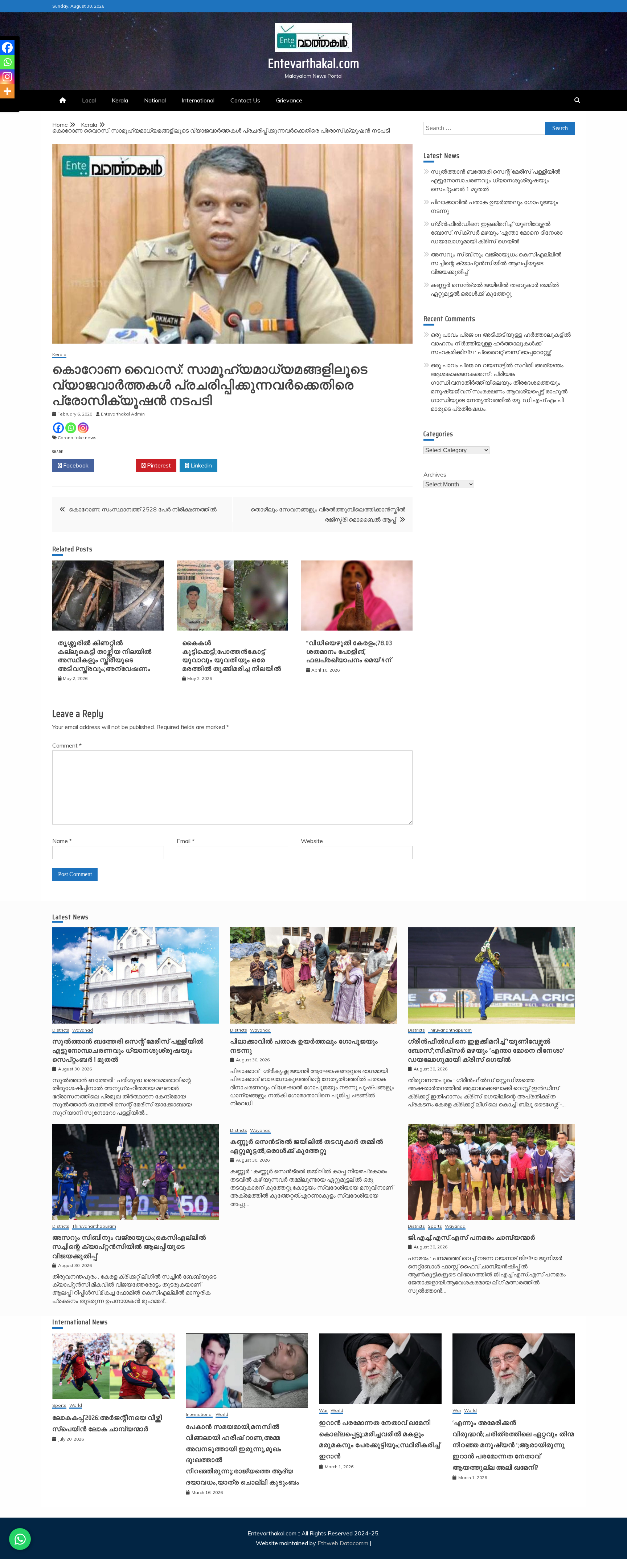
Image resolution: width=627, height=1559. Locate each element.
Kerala (120, 100)
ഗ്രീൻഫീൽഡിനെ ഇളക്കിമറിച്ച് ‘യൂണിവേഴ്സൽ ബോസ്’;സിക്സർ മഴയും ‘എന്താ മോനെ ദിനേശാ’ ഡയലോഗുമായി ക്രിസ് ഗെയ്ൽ (497, 232)
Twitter (117, 465)
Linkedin (200, 465)
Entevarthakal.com (314, 63)
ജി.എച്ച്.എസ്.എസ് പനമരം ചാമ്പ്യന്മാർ (471, 1237)
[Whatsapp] (70, 427)
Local (89, 100)
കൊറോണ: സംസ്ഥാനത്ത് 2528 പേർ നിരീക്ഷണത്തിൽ (143, 509)
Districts (60, 1030)
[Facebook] (58, 427)
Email (185, 841)
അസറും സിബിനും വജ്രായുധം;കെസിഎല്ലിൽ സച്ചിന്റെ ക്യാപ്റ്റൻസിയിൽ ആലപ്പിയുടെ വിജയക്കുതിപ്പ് (496, 263)
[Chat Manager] (20, 1539)
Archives (434, 474)
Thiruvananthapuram (450, 1030)
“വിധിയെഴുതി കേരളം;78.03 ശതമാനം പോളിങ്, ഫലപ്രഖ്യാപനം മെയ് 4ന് (349, 651)
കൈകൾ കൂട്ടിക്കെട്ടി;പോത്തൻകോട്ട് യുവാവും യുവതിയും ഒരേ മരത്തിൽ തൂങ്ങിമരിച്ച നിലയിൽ (231, 655)
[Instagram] (83, 427)
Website (312, 841)
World (75, 1405)
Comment (67, 745)
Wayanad (82, 1030)
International (198, 100)
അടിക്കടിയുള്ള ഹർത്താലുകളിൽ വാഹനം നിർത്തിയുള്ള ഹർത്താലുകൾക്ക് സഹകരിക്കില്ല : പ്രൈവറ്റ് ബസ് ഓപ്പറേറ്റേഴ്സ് (501, 343)
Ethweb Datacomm (342, 1543)
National (155, 100)
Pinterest (158, 465)
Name (62, 841)
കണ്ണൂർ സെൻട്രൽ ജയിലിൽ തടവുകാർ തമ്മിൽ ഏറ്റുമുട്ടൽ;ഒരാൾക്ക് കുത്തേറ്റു (306, 1146)
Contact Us (245, 100)
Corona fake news (77, 437)
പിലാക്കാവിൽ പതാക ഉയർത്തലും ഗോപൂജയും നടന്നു (304, 1046)
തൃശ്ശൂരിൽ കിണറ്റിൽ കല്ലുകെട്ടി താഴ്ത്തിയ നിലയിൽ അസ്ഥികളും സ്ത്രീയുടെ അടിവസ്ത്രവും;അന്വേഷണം (105, 655)
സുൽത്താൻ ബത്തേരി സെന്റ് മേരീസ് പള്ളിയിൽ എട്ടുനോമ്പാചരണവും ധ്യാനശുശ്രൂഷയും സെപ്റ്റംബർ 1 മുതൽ (495, 180)
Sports (435, 1226)
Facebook (75, 465)
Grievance (289, 100)
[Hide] (3, 105)
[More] (7, 91)
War (323, 1410)
